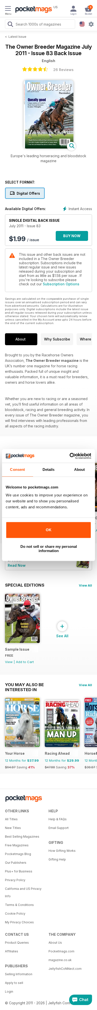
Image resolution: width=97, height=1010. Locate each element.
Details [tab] (49, 469)
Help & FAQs (57, 819)
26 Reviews (63, 70)
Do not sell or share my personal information (48, 548)
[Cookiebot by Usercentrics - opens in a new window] (69, 456)
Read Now (17, 565)
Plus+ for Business (18, 871)
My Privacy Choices (19, 922)
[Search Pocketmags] (10, 25)
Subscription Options (61, 284)
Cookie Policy (15, 913)
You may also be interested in (24, 684)
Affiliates (11, 951)
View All (85, 585)
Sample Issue (17, 649)
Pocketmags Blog (18, 854)
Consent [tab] (17, 469)
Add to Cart (25, 662)
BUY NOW (72, 236)
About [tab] (79, 469)
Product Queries (17, 942)
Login (9, 991)
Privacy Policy (15, 880)
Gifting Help (57, 859)
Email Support (58, 828)
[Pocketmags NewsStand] (32, 10)
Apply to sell (14, 983)
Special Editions (24, 585)
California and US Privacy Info (23, 892)
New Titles (13, 828)
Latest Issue (17, 36)
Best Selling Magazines (22, 836)
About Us (55, 942)
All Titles (11, 819)
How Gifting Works (62, 851)
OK (48, 530)
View (9, 662)
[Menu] (8, 9)
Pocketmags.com (61, 951)
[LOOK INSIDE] (48, 147)
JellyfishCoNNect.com (65, 969)
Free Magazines (17, 845)
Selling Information (18, 974)
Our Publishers (15, 862)
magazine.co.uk (60, 960)
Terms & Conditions (19, 905)
